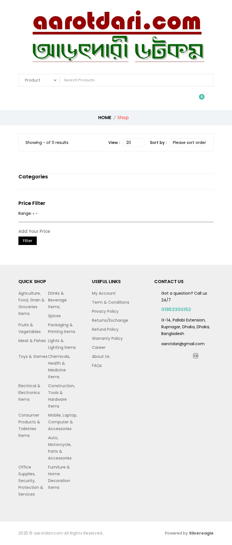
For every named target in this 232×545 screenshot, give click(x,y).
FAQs (97, 365)
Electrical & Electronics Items (29, 392)
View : (114, 142)
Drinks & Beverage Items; (57, 300)
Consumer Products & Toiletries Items (29, 425)
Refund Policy (105, 329)
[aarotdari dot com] (116, 38)
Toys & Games (33, 356)
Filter (27, 241)
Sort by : (158, 142)
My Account (104, 293)
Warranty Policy (107, 338)
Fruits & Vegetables (29, 328)
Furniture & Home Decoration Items (59, 477)
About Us (100, 356)
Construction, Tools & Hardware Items (61, 396)
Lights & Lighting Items (62, 344)
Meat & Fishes (32, 340)
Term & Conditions (110, 302)
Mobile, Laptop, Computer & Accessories (62, 422)
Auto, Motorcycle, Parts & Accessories (60, 448)
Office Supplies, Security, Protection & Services (30, 480)
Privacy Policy (105, 311)
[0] (197, 99)
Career (99, 347)
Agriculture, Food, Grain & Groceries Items (31, 303)
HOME (104, 117)
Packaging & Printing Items (61, 328)
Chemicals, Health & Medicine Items (59, 367)
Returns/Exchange (110, 320)
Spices (54, 316)
